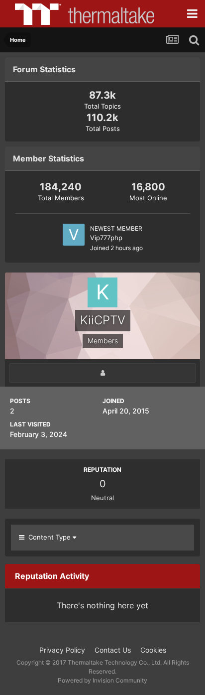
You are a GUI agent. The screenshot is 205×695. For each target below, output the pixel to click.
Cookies (153, 650)
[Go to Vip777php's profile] (74, 235)
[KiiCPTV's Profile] (102, 373)
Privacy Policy (62, 650)
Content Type (48, 537)
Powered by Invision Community (102, 680)
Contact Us (113, 650)
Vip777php (106, 238)
